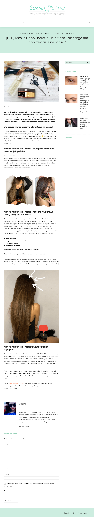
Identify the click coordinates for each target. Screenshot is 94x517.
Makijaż (21, 23)
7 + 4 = (6, 491)
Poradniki (7, 23)
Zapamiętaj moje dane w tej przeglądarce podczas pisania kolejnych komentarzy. (29, 485)
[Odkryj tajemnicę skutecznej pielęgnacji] (47, 10)
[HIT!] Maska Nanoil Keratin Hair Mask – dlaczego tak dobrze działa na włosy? (47, 40)
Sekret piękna (82, 513)
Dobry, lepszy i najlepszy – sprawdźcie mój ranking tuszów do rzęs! (85, 124)
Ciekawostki (41, 23)
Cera (14, 23)
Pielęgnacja (31, 23)
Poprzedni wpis (27, 33)
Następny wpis (67, 33)
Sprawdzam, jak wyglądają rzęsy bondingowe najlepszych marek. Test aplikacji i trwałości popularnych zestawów (84, 104)
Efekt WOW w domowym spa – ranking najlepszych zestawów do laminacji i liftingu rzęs (85, 83)
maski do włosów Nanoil (16, 383)
